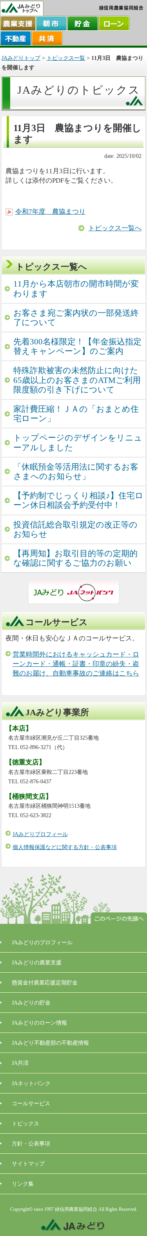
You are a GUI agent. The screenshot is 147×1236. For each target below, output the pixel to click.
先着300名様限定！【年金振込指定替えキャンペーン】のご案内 (77, 346)
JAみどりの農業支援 (37, 962)
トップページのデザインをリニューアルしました (77, 442)
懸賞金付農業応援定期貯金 (45, 982)
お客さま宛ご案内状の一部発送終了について (76, 318)
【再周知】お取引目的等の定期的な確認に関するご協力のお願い (75, 558)
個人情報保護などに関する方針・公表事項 (65, 847)
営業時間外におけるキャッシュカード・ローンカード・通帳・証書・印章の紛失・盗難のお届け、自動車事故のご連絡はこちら (76, 664)
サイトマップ (28, 1163)
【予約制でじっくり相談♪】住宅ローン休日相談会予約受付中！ (78, 500)
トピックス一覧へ (115, 228)
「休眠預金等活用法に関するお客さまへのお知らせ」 (75, 472)
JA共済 (20, 1063)
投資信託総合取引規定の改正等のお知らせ (75, 529)
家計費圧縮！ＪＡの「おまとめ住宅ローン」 (76, 414)
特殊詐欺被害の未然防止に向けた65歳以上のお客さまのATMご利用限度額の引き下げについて (77, 380)
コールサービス (31, 1103)
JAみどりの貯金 (31, 1002)
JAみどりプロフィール (40, 834)
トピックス (25, 1123)
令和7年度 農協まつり (50, 211)
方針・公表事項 (31, 1143)
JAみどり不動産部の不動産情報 (50, 1043)
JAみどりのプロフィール (42, 942)
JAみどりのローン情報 (39, 1023)
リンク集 (23, 1183)
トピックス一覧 (66, 58)
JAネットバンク (31, 1083)
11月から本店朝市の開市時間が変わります (76, 288)
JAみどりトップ (21, 58)
